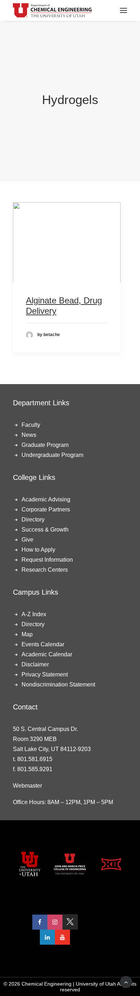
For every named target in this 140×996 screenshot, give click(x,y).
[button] (67, 242)
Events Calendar (43, 644)
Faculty (31, 425)
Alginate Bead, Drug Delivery (64, 306)
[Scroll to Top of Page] (126, 981)
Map (27, 634)
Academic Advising (46, 499)
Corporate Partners (46, 509)
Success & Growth (45, 530)
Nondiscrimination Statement (58, 684)
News (29, 435)
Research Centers (45, 570)
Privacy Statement (45, 674)
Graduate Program (45, 445)
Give (27, 540)
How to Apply (38, 550)
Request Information (47, 560)
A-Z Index (34, 614)
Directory (33, 519)
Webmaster (27, 786)
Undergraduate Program (52, 455)
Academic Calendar (47, 654)
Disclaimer (35, 664)
